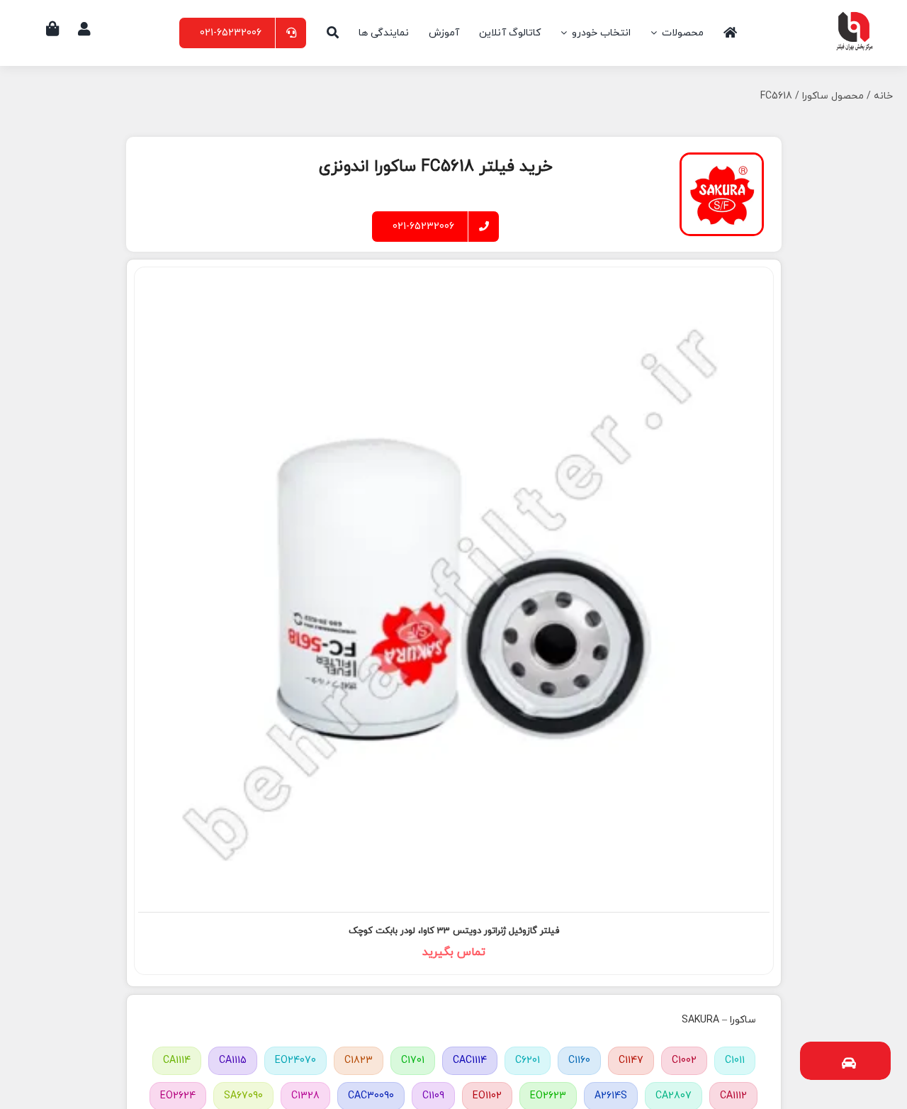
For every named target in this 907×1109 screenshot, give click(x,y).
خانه (883, 96)
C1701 (412, 1060)
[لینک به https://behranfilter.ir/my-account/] (84, 29)
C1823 (358, 1060)
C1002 (684, 1060)
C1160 (579, 1060)
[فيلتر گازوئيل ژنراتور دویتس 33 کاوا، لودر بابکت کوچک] (454, 589)
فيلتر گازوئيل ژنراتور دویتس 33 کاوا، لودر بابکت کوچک (454, 931)
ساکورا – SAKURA (719, 1020)
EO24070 (295, 1060)
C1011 (735, 1060)
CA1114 (177, 1060)
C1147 (631, 1060)
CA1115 (233, 1060)
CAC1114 (470, 1060)
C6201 (527, 1060)
